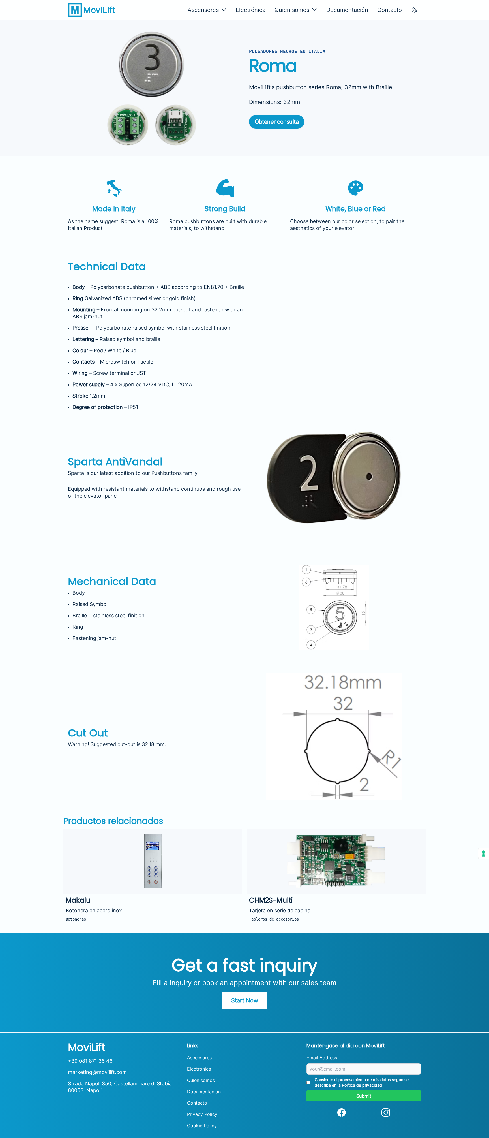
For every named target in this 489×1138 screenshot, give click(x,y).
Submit (363, 1096)
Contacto (389, 10)
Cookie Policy (202, 1125)
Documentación (347, 10)
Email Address (321, 1057)
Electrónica (250, 10)
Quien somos (201, 1080)
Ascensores (199, 1057)
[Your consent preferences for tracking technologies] (483, 853)
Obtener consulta (277, 121)
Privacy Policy (202, 1114)
